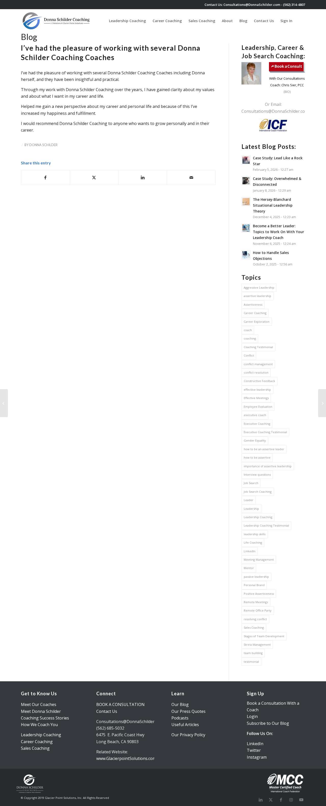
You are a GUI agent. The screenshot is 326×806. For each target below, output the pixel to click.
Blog (29, 37)
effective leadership (257, 389)
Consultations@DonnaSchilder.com (251, 4)
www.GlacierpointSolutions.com (126, 758)
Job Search (251, 483)
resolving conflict (255, 619)
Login (252, 716)
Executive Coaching (257, 424)
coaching (250, 338)
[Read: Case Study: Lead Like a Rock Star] (246, 160)
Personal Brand (254, 585)
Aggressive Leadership (259, 287)
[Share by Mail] (191, 177)
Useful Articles (185, 724)
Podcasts (179, 718)
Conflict (249, 355)
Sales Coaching (254, 627)
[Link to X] (271, 799)
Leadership (251, 509)
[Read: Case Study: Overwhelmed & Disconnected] (246, 180)
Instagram (257, 757)
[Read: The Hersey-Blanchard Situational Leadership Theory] (246, 201)
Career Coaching (255, 313)
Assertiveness (253, 304)
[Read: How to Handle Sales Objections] (246, 254)
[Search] (300, 20)
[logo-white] (56, 20)
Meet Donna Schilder (41, 711)
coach (248, 330)
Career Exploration (256, 321)
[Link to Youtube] (301, 799)
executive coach (255, 415)
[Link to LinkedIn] (260, 799)
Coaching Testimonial (258, 347)
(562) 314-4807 (294, 4)
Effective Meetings (256, 398)
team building (253, 653)
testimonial (251, 661)
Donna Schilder (43, 145)
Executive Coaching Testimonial (265, 432)
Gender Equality (255, 440)
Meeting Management (259, 559)
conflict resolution (256, 372)
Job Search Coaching (257, 491)
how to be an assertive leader (264, 449)
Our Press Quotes (188, 711)
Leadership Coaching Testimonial (266, 525)
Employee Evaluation (258, 406)
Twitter (254, 750)
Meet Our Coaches (38, 704)
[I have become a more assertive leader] (322, 403)
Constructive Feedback (259, 381)
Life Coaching (253, 542)
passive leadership (256, 576)
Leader (248, 500)
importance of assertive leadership (268, 466)
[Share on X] (94, 177)
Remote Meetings (256, 602)
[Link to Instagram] (291, 799)
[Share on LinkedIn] (142, 177)
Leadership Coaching (258, 517)
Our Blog (180, 704)
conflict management (258, 364)
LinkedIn (249, 551)
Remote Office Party (257, 610)
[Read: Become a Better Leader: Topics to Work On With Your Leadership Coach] (246, 228)
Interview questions (257, 474)
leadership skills (254, 534)
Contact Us (106, 711)
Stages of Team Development (264, 636)
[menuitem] (127, 20)
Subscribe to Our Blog (268, 723)
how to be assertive (257, 457)
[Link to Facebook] (281, 799)
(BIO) (287, 91)
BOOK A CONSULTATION (120, 704)
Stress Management (257, 644)
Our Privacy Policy (188, 735)
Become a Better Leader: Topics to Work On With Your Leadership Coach (278, 231)
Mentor (249, 568)
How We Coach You (39, 724)
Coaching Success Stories (45, 718)
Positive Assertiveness (259, 594)
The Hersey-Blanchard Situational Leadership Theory (272, 205)
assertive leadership (257, 296)
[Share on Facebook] (45, 177)
